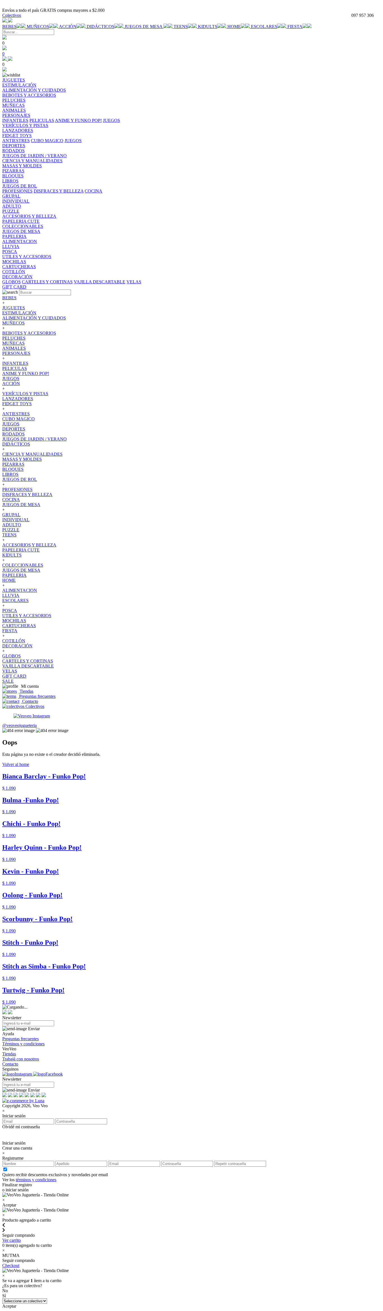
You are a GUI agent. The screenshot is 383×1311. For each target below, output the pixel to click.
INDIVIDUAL (15, 519)
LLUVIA (10, 595)
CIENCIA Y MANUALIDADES (32, 454)
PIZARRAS (13, 464)
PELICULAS (41, 120)
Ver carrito (11, 1240)
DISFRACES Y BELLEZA (59, 191)
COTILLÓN (13, 640)
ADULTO (11, 524)
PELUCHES (14, 338)
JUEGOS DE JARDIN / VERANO (34, 439)
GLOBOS (11, 281)
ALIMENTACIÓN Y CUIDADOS (34, 318)
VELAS (133, 281)
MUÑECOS (38, 26)
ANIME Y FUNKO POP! (78, 120)
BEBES (9, 26)
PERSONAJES (16, 353)
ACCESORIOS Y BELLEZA (29, 545)
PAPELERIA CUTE (21, 550)
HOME (234, 26)
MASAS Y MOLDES (22, 459)
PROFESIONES (17, 191)
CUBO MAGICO (47, 140)
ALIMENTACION (19, 590)
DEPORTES (13, 429)
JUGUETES (13, 307)
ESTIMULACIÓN (19, 313)
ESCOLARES (264, 26)
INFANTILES (15, 120)
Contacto (29, 701)
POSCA (9, 610)
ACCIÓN (68, 26)
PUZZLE (10, 529)
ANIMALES (14, 348)
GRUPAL (11, 514)
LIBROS (10, 474)
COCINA (93, 191)
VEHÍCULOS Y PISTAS (25, 393)
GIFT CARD (14, 676)
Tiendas (26, 691)
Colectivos (11, 15)
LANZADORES (17, 398)
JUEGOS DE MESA (143, 26)
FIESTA (295, 26)
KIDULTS (207, 26)
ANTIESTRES (16, 140)
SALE (8, 681)
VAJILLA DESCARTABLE (99, 281)
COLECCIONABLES (22, 565)
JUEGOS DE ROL (19, 479)
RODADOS (13, 434)
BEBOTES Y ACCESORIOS (29, 333)
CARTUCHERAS (19, 625)
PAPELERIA (14, 575)
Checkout (10, 1265)
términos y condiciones (36, 1179)
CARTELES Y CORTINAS (47, 281)
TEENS (181, 26)
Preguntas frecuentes (37, 696)
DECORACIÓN (17, 645)
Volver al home (15, 764)
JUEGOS (111, 120)
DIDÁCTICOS (100, 26)
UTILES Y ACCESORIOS (26, 615)
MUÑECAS (13, 343)
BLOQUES (13, 469)
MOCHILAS (14, 620)
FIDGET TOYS (17, 403)
